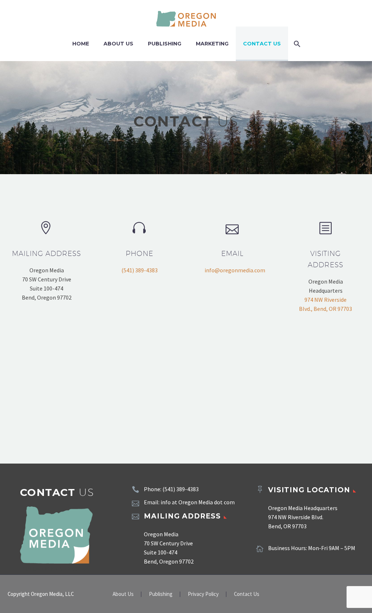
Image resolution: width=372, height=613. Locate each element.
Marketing (212, 43)
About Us (118, 43)
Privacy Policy (203, 594)
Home (80, 43)
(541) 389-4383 (139, 270)
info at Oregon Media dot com (198, 502)
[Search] (295, 44)
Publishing (164, 43)
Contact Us (262, 43)
